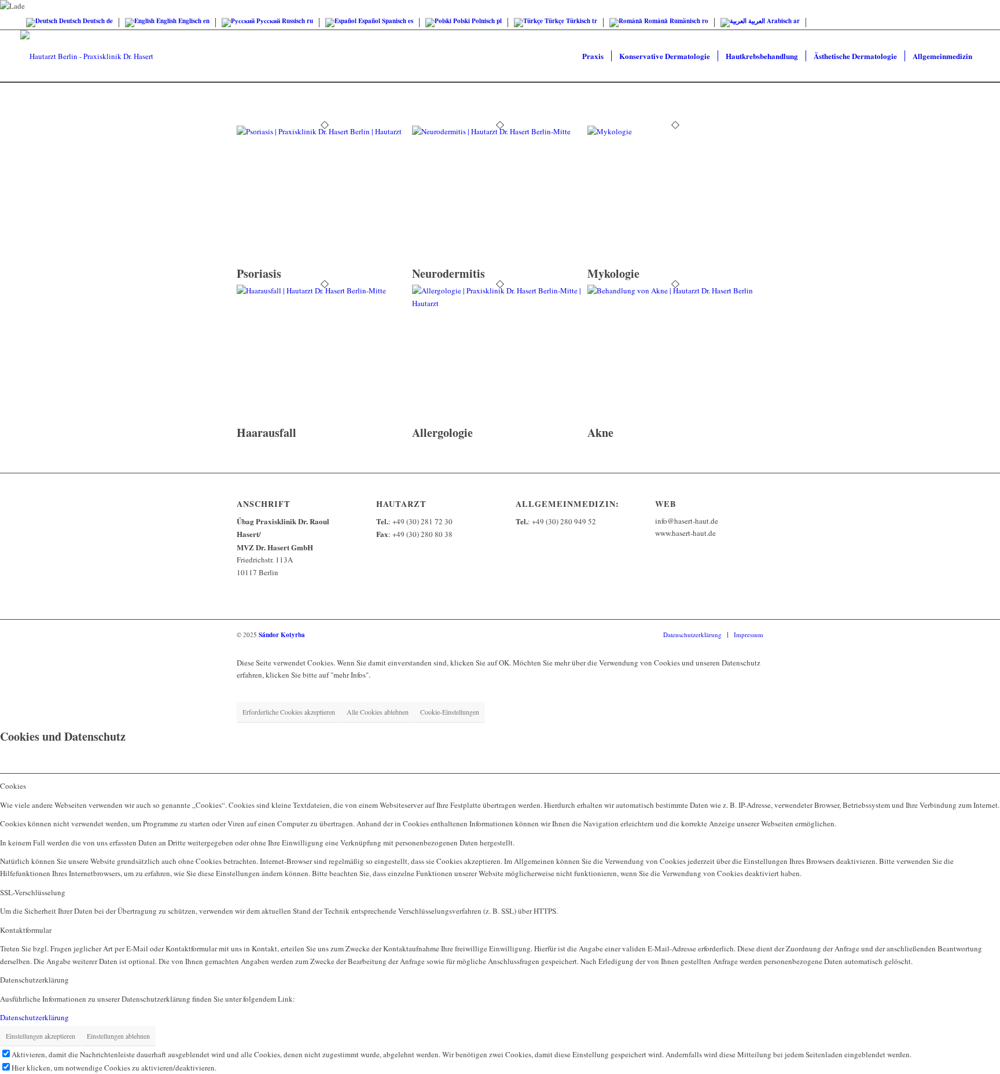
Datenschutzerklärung (34, 1017)
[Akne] (675, 290)
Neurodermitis (448, 273)
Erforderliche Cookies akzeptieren (288, 711)
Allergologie (442, 432)
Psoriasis (259, 273)
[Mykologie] (675, 131)
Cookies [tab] (13, 786)
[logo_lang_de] (86, 56)
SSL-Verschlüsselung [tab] (32, 892)
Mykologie (613, 273)
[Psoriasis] (324, 131)
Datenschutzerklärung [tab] (34, 979)
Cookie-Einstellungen (449, 711)
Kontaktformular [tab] (26, 930)
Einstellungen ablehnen (118, 1035)
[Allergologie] (499, 303)
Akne (600, 432)
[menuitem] (593, 56)
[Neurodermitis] (499, 131)
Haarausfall (266, 432)
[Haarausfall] (324, 290)
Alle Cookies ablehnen (378, 711)
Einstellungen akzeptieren (40, 1035)
